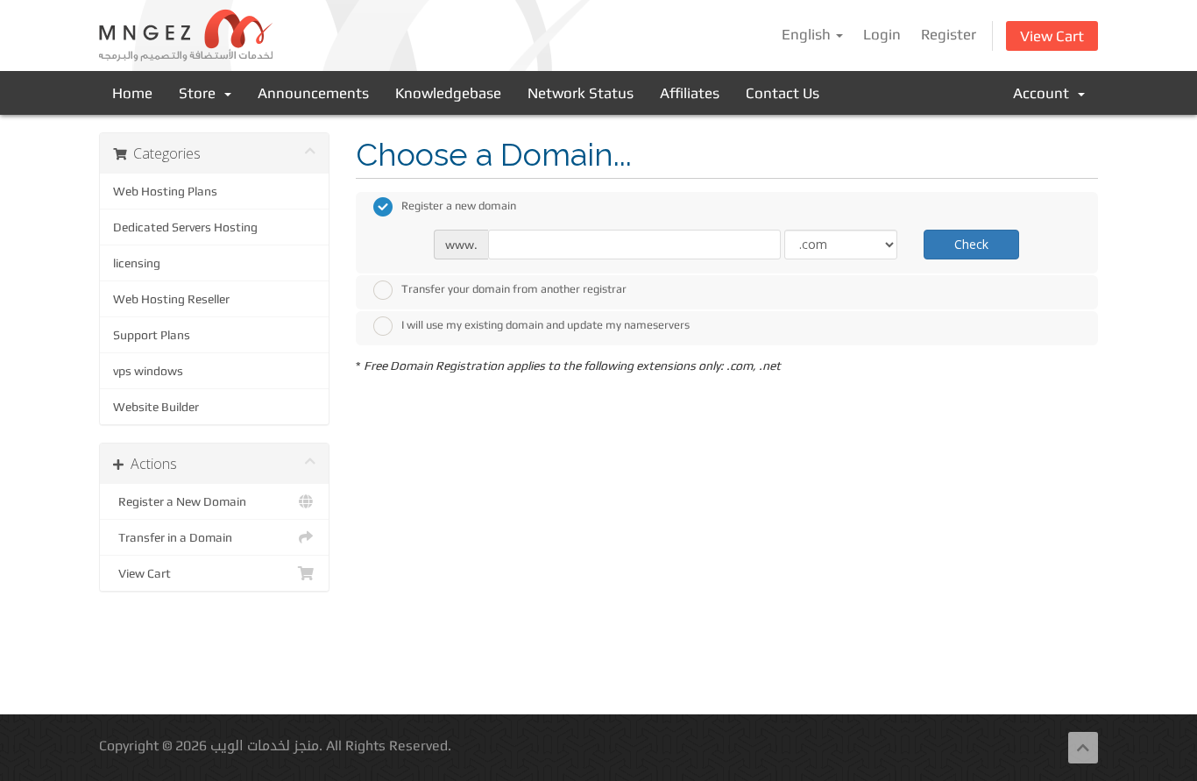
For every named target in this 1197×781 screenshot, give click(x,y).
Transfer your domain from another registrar (514, 288)
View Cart (1052, 36)
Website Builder (156, 407)
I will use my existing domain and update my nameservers (545, 324)
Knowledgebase (448, 93)
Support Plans (151, 335)
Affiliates (689, 93)
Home (132, 93)
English (808, 34)
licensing (136, 263)
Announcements (313, 93)
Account (1044, 93)
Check (971, 244)
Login (882, 34)
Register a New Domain (179, 501)
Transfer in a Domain (172, 537)
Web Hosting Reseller (171, 299)
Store (201, 93)
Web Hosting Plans (165, 191)
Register (948, 34)
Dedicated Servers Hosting (185, 227)
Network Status (581, 93)
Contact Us (782, 93)
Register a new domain (458, 205)
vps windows (148, 371)
